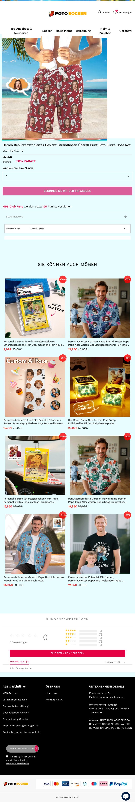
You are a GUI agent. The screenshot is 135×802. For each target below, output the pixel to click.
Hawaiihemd (64, 30)
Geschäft (125, 30)
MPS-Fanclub (10, 693)
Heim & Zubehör (105, 31)
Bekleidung (83, 30)
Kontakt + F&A (54, 699)
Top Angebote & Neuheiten (21, 31)
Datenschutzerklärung (15, 706)
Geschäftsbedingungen (16, 712)
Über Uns (51, 693)
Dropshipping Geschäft (16, 719)
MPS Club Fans (13, 206)
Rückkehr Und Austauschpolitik (21, 732)
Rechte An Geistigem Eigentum (21, 725)
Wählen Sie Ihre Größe (18, 168)
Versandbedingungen (15, 699)
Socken (47, 30)
